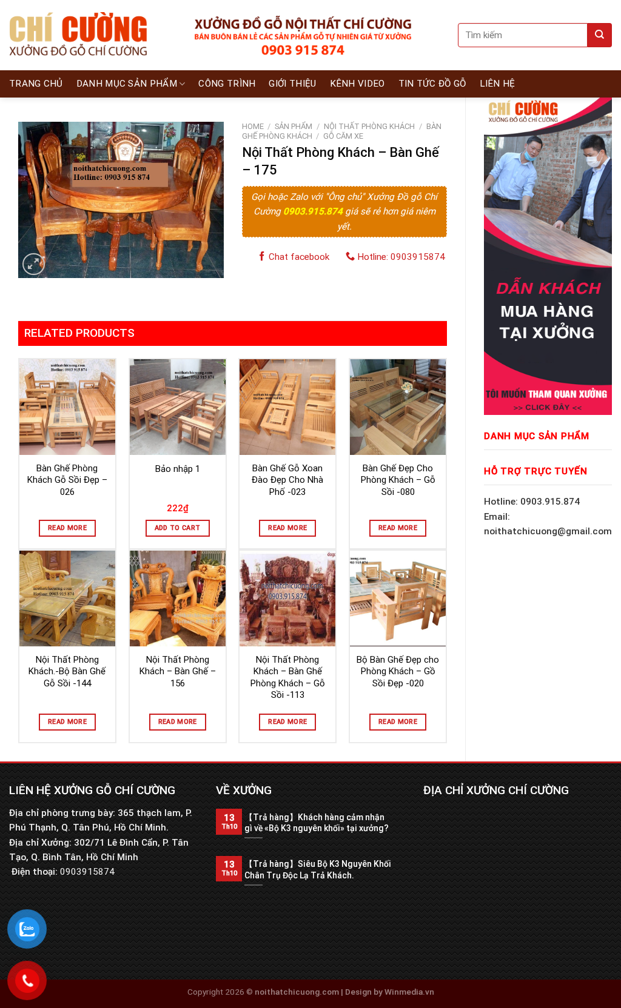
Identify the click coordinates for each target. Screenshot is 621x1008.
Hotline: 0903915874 (400, 256)
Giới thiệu (292, 83)
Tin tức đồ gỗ (432, 83)
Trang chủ (36, 83)
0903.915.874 (314, 211)
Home (253, 126)
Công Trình (226, 83)
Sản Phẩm (293, 126)
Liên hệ (497, 83)
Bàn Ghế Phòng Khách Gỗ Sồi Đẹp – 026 (67, 480)
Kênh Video (357, 83)
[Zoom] (33, 264)
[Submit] (600, 35)
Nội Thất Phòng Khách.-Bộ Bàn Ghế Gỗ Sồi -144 (67, 671)
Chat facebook (297, 256)
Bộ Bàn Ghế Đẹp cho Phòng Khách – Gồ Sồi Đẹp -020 (398, 671)
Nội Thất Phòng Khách (369, 126)
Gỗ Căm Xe (343, 136)
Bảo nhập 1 (177, 468)
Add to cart (178, 528)
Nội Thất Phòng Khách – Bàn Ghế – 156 (177, 671)
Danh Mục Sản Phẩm (126, 83)
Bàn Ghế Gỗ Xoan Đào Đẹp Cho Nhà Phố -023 (287, 480)
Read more (67, 528)
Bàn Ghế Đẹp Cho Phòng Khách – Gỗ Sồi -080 (398, 480)
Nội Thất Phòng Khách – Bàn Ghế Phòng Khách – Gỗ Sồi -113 (287, 677)
